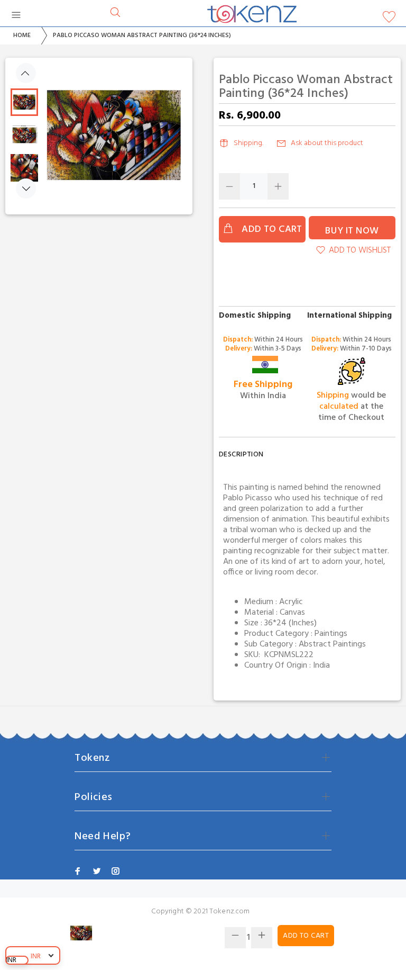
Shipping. (248, 143)
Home (22, 35)
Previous (26, 73)
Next (26, 188)
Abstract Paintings (332, 644)
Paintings (331, 634)
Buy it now (352, 231)
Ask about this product (327, 143)
